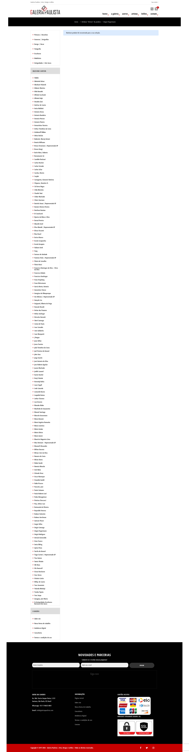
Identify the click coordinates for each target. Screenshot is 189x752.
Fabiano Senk (38, 247)
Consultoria (38, 633)
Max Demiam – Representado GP (45, 443)
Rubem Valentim (39, 514)
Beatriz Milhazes (39, 142)
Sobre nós (37, 619)
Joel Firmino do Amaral (41, 351)
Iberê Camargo (39, 320)
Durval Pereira (39, 220)
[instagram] (94, 683)
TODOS (36, 78)
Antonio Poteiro (39, 122)
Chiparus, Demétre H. (41, 183)
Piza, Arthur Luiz (39, 504)
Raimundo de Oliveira (41, 507)
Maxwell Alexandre (40, 446)
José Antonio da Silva (41, 361)
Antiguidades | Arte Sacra (42, 63)
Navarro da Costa (39, 456)
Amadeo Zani (38, 102)
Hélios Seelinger (39, 314)
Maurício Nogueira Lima (42, 439)
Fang (35, 251)
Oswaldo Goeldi (39, 480)
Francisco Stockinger (41, 276)
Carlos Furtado (39, 166)
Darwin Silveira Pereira (41, 207)
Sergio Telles (38, 524)
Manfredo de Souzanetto (42, 409)
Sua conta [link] (154, 2)
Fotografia (37, 49)
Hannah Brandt (39, 307)
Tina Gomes (38, 558)
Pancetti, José (38, 487)
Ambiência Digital (40, 628)
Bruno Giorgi (38, 149)
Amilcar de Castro (40, 105)
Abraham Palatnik (40, 85)
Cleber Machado (39, 197)
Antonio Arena (39, 112)
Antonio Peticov (39, 118)
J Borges (37, 337)
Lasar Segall (38, 385)
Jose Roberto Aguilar (41, 364)
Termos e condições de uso (43, 637)
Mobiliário (37, 58)
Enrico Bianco (38, 237)
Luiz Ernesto (38, 402)
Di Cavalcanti (38, 213)
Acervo (125, 13)
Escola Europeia (39, 244)
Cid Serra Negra (39, 186)
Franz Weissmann (40, 283)
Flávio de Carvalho (40, 261)
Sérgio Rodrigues (39, 534)
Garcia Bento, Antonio (41, 286)
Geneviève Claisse (40, 290)
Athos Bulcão (38, 135)
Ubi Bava (37, 565)
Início (76, 22)
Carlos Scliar (38, 169)
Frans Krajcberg (39, 280)
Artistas (134, 13)
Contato (153, 13)
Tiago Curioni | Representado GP (45, 555)
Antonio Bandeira (40, 115)
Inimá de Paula (39, 324)
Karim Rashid (38, 375)
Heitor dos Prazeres (40, 310)
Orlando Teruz (38, 473)
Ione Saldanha (39, 331)
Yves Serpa (37, 595)
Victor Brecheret (39, 571)
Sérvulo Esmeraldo (40, 538)
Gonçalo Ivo (38, 300)
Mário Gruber (38, 429)
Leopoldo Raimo (39, 395)
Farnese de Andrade (40, 254)
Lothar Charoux (39, 398)
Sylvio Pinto (38, 548)
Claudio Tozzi (38, 193)
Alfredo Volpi (38, 98)
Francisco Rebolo (39, 273)
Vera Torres (38, 575)
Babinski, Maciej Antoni (42, 139)
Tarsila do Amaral (40, 551)
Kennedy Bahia (39, 381)
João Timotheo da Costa (42, 347)
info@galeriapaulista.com (45, 710)
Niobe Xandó (38, 463)
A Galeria (114, 13)
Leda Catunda (38, 388)
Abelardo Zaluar (39, 81)
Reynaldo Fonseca (40, 510)
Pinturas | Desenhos (41, 35)
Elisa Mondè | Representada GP (44, 227)
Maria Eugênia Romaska (42, 422)
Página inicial (79, 698)
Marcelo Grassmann (40, 415)
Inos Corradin (38, 327)
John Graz (37, 354)
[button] (156, 9)
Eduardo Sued (38, 224)
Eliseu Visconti (39, 230)
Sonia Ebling (38, 544)
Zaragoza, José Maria (41, 599)
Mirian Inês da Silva (40, 453)
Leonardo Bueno (39, 392)
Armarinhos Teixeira (40, 125)
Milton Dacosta (39, 449)
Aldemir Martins (39, 88)
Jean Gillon (37, 341)
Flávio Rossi (38, 264)
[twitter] (105, 683)
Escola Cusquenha (40, 241)
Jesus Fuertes (38, 344)
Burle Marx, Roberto (41, 152)
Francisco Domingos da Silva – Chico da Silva (46, 269)
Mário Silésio (38, 432)
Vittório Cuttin (39, 578)
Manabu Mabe (39, 405)
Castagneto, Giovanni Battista (44, 180)
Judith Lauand (38, 371)
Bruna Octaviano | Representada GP (46, 146)
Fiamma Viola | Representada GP (45, 258)
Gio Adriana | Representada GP (44, 297)
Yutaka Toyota (38, 592)
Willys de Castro (39, 582)
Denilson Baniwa (39, 210)
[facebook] (83, 683)
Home (104, 13)
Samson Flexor (39, 521)
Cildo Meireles (39, 190)
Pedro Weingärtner (40, 497)
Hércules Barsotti (40, 317)
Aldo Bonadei (38, 91)
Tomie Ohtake (38, 561)
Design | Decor (39, 44)
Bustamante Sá (39, 156)
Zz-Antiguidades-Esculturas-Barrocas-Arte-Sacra (43, 603)
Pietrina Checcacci (40, 500)
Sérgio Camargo (39, 527)
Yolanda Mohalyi (39, 588)
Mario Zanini (38, 436)
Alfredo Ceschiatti (40, 95)
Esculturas (37, 53)
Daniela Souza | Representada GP (45, 203)
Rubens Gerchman (40, 517)
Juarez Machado (39, 368)
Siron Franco (38, 541)
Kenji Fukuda (38, 378)
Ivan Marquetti (39, 334)
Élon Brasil (37, 234)
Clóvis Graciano (39, 200)
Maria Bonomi (39, 419)
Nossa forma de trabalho (42, 623)
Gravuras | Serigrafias (41, 39)
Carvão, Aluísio (39, 173)
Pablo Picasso (38, 483)
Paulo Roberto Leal (40, 493)
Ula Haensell (38, 568)
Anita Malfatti (39, 108)
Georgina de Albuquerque (42, 293)
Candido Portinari (40, 159)
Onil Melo (37, 470)
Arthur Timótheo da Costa (42, 129)
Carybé (36, 176)
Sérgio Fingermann (40, 531)
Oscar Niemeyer (39, 476)
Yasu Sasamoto (39, 585)
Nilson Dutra (38, 459)
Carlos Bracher (39, 163)
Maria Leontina (39, 426)
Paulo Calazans (39, 490)
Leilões (144, 13)
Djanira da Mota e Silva (42, 217)
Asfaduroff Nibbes (40, 132)
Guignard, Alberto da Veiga (43, 303)
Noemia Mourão (39, 466)
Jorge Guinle (38, 358)
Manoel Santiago (39, 412)
